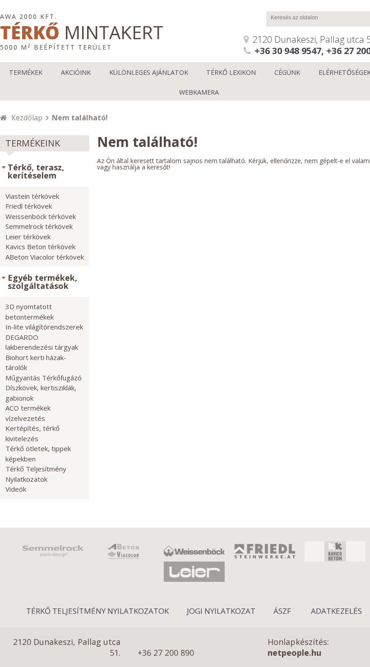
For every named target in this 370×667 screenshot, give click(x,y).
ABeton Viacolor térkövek (44, 256)
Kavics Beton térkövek (40, 246)
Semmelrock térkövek (39, 226)
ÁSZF (282, 611)
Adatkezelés (336, 611)
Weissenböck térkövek (40, 216)
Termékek (25, 72)
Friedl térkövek (28, 205)
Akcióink (76, 72)
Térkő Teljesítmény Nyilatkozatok (97, 611)
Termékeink (32, 143)
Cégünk (287, 72)
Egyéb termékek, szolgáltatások (42, 282)
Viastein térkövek (32, 196)
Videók (15, 488)
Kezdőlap (26, 118)
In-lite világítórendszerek (44, 326)
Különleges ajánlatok (148, 72)
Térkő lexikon (231, 72)
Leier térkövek (28, 236)
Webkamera (199, 92)
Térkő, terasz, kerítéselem (36, 171)
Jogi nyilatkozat (221, 611)
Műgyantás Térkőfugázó (43, 377)
